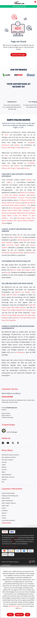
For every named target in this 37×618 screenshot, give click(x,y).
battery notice (6, 498)
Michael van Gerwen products (10, 455)
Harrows (26, 147)
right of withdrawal (7, 500)
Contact (4, 518)
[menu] (2, 2)
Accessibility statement (8, 520)
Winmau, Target (15, 270)
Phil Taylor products (7, 460)
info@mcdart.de (11, 408)
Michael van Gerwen (22, 292)
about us (4, 513)
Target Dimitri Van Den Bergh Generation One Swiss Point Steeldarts (18, 315)
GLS (13, 539)
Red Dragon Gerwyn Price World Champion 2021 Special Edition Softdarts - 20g (18, 220)
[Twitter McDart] (13, 443)
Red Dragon (12, 147)
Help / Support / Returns (9, 503)
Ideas (10, 615)
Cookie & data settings (8, 493)
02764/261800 (7, 397)
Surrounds (10, 245)
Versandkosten (13, 546)
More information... (15, 606)
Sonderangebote (16, 208)
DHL (16, 537)
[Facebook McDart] (18, 443)
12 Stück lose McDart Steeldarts (14, 195)
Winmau (4, 147)
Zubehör (17, 145)
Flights (12, 237)
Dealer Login (5, 505)
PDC (3, 482)
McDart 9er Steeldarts (27, 192)
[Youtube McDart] (8, 443)
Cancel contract (6, 523)
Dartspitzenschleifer (16, 253)
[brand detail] (6, 75)
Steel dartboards (6, 474)
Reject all (19, 615)
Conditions (5, 510)
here (20, 608)
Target (18, 147)
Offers (3, 472)
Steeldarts (29, 180)
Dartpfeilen (31, 142)
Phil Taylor (13, 295)
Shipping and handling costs (10, 495)
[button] (30, 2)
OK (27, 615)
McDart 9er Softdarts (14, 203)
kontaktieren (21, 352)
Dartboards (5, 145)
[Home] (19, 2)
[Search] (6, 2)
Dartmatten (5, 253)
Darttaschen (31, 253)
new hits (4, 469)
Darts (6, 135)
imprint (4, 508)
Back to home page (18, 55)
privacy (4, 515)
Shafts (19, 237)
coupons (4, 479)
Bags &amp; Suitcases (8, 477)
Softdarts (9, 182)
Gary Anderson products (9, 457)
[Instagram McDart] (3, 443)
